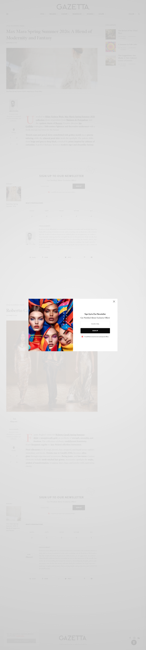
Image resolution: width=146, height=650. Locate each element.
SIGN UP (95, 331)
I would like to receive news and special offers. (96, 336)
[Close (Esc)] (114, 302)
